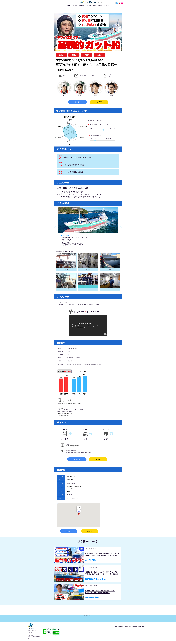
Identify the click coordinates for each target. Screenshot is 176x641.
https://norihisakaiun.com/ (72, 498)
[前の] (55, 227)
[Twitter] (117, 3)
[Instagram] (122, 3)
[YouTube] (119, 3)
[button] (81, 5)
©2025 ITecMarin (87, 615)
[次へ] (121, 227)
